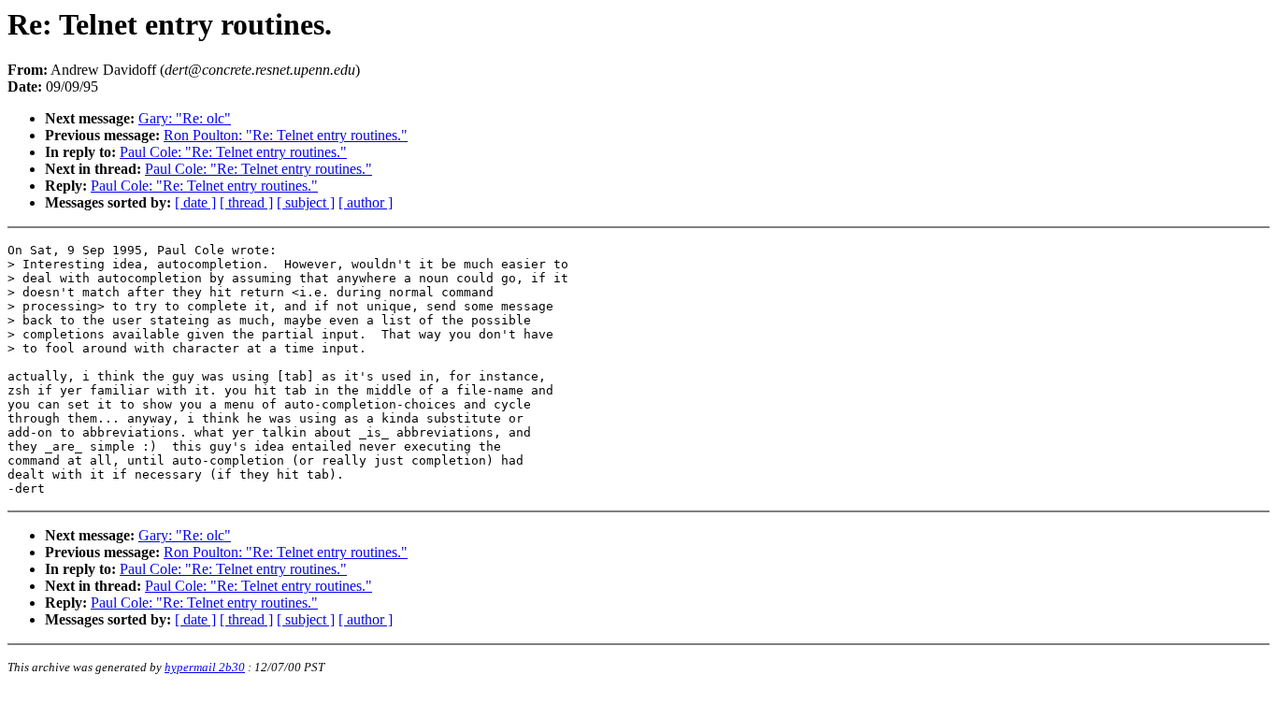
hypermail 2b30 (205, 667)
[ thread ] (246, 202)
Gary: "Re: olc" (184, 118)
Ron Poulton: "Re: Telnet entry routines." (286, 135)
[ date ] (195, 202)
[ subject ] (306, 202)
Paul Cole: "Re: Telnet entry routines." (233, 152)
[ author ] (365, 202)
